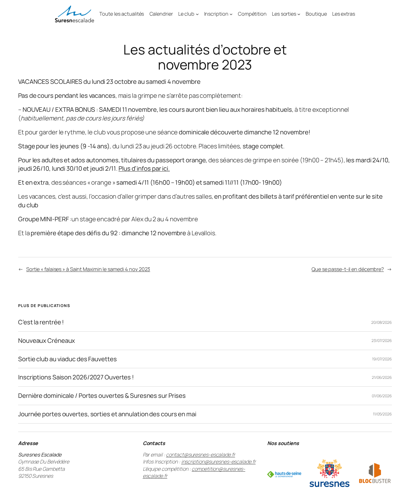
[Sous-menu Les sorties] (298, 13)
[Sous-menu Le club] (197, 13)
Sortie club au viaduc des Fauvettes (67, 359)
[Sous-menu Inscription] (231, 13)
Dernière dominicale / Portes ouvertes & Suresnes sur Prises (102, 395)
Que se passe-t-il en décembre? (348, 269)
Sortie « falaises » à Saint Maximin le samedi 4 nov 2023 (88, 269)
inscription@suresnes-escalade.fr (218, 461)
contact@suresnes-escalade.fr (200, 454)
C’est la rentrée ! (41, 322)
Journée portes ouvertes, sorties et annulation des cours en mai (107, 414)
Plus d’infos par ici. (144, 168)
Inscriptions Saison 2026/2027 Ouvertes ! (76, 377)
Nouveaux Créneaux (46, 340)
